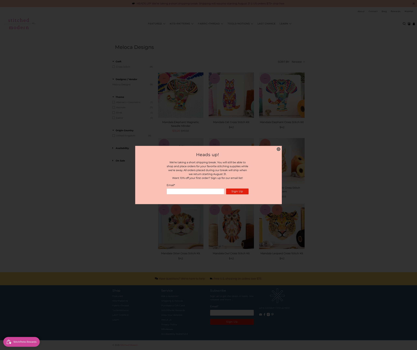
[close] (278, 149)
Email (171, 185)
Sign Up (237, 191)
